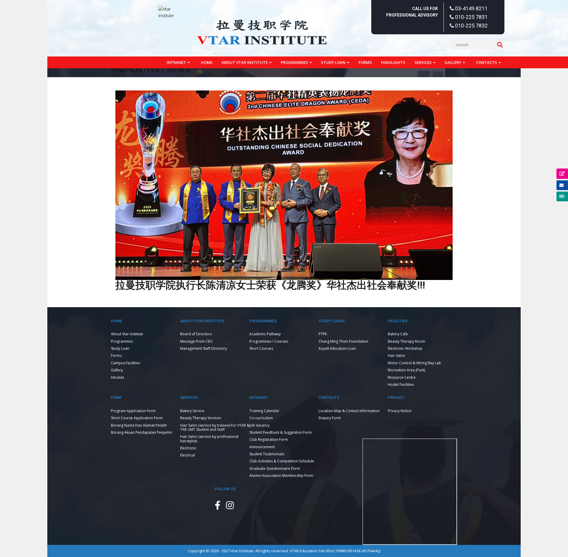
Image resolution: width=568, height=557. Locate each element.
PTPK (323, 333)
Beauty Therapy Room (406, 341)
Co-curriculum (261, 417)
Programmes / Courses (268, 341)
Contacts (487, 62)
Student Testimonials (266, 453)
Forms (365, 62)
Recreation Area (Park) (406, 370)
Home (206, 62)
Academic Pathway (265, 333)
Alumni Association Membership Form (281, 475)
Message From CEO (196, 341)
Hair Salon (396, 355)
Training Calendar (264, 410)
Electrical (187, 455)
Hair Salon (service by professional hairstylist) (209, 438)
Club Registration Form (268, 439)
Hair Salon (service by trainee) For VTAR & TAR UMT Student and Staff (214, 427)
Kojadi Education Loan (337, 348)
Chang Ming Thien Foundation (343, 341)
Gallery (453, 62)
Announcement (262, 446)
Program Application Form (133, 410)
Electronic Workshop (405, 348)
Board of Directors (196, 333)
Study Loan (333, 62)
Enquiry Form (330, 417)
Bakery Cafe (398, 333)
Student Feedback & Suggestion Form (280, 432)
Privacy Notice (400, 410)
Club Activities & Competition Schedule (281, 461)
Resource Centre (402, 377)
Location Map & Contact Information (349, 410)
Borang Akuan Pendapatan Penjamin (141, 432)
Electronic (188, 448)
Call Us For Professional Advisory (412, 11)
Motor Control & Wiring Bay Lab (414, 362)
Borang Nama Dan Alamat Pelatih (139, 425)
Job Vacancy (259, 425)
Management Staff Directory (203, 348)
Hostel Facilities (401, 384)
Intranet (177, 62)
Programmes (295, 62)
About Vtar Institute (245, 62)
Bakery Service (192, 410)
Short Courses (261, 348)
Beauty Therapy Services (200, 417)
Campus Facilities (125, 362)
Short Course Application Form (137, 417)
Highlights (393, 62)
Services (423, 62)
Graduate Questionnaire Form (274, 468)
